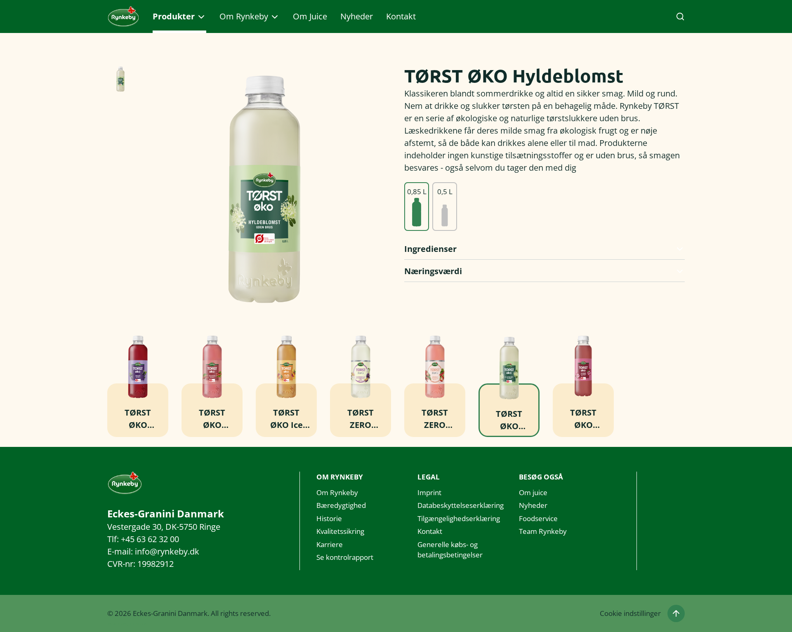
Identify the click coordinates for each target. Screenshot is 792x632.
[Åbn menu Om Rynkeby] (275, 16)
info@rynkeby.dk (167, 551)
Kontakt (401, 16)
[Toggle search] (680, 16)
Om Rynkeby (243, 16)
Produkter (174, 16)
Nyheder (356, 16)
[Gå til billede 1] (120, 79)
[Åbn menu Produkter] (201, 16)
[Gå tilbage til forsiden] (123, 16)
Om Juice (310, 16)
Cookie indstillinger (630, 613)
